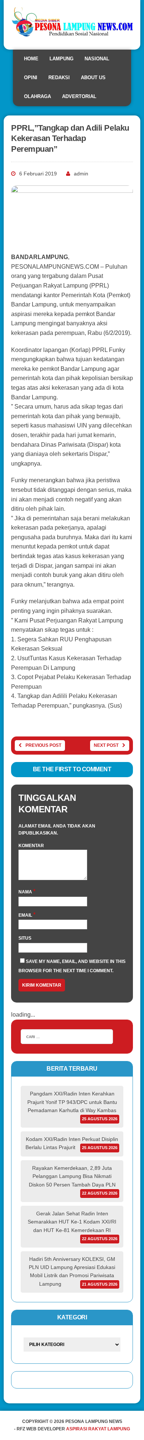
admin (81, 174)
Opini (30, 77)
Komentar (31, 845)
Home (31, 58)
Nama (25, 891)
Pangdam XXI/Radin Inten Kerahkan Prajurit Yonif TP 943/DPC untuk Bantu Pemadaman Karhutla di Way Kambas (72, 1102)
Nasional (97, 58)
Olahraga (37, 96)
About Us (93, 77)
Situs (24, 938)
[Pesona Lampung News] (72, 24)
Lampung (61, 58)
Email (25, 915)
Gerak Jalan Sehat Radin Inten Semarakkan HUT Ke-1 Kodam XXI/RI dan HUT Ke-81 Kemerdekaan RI (72, 1222)
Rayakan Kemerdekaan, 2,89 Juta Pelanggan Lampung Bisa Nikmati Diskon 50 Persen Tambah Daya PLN (72, 1176)
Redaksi (59, 77)
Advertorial (79, 96)
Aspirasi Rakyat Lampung (98, 1428)
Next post (106, 745)
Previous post (43, 745)
